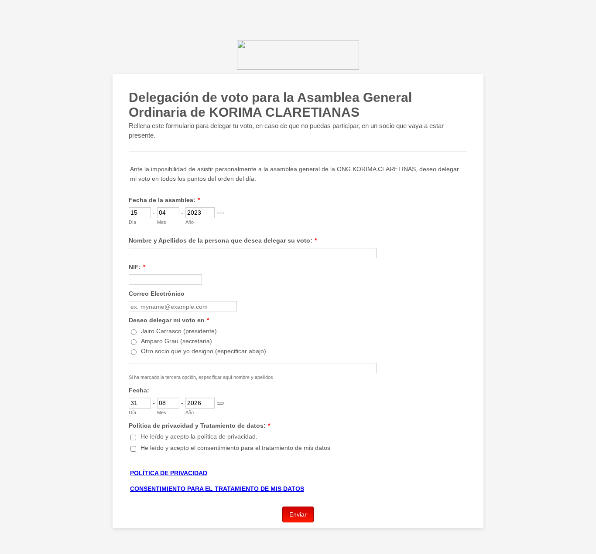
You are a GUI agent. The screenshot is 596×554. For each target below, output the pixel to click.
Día (132, 222)
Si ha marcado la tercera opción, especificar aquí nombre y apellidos (201, 377)
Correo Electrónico (157, 293)
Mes (161, 222)
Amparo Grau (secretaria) (176, 341)
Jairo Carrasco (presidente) (179, 331)
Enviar (298, 514)
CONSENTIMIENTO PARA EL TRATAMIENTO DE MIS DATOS (217, 488)
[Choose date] (220, 213)
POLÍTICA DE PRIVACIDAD (168, 473)
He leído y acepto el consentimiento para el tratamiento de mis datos (235, 447)
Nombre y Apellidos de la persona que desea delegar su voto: (223, 240)
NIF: (137, 266)
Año (189, 222)
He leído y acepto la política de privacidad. (198, 436)
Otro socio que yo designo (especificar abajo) (203, 351)
